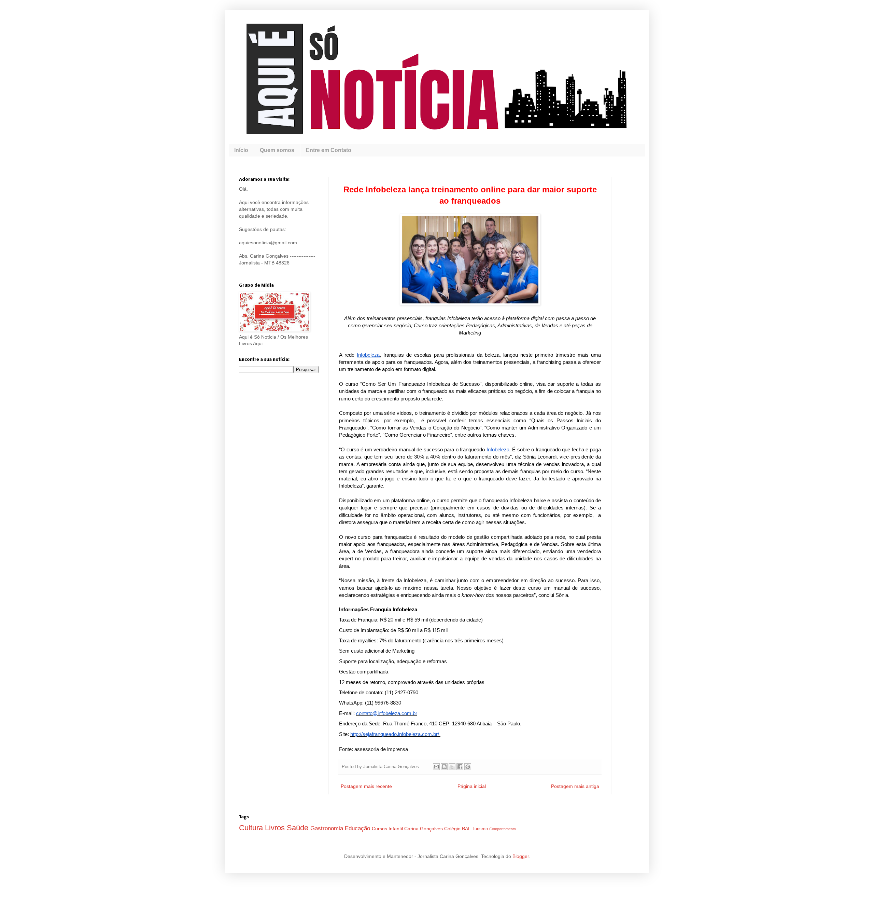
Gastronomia (327, 828)
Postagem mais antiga (575, 786)
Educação (358, 828)
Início (241, 150)
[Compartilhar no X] (452, 766)
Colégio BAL (458, 828)
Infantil (396, 828)
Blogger (520, 856)
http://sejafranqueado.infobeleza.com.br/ (394, 734)
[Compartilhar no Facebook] (459, 766)
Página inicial (471, 786)
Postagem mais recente (366, 786)
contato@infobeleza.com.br (386, 713)
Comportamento (502, 829)
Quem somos (277, 150)
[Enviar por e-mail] (436, 766)
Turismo (480, 829)
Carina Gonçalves (424, 828)
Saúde (298, 827)
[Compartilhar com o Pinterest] (467, 766)
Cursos (380, 828)
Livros (276, 827)
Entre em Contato (328, 150)
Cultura (252, 827)
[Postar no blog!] (444, 766)
